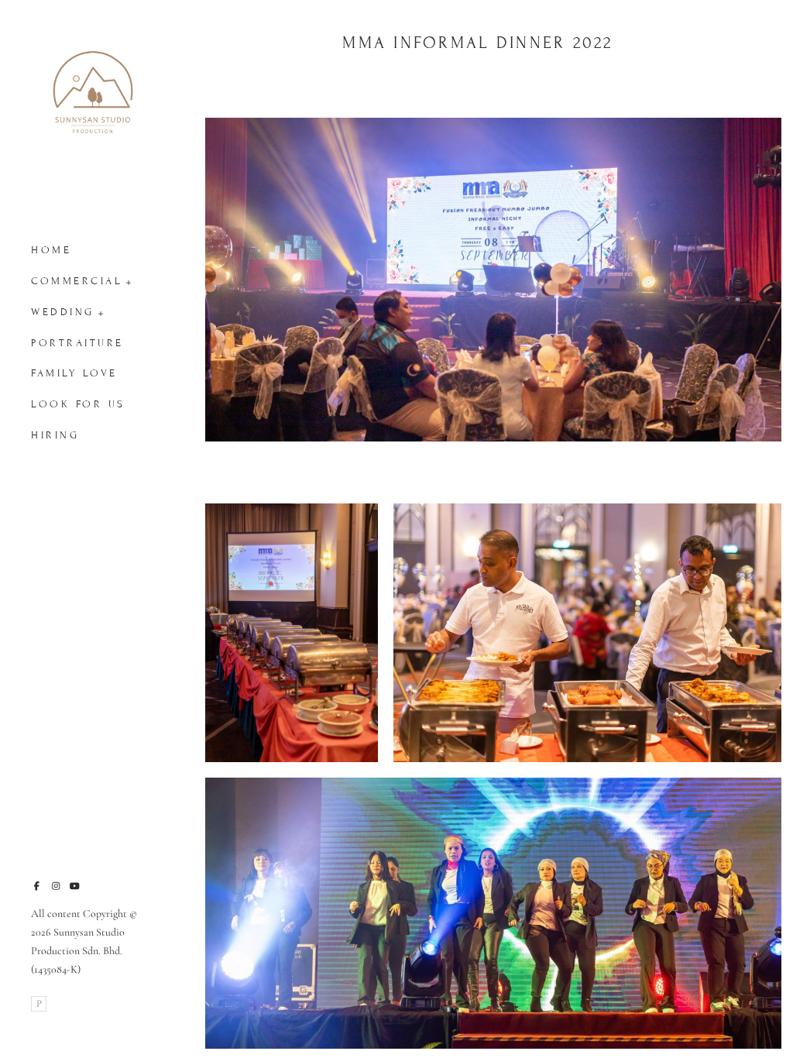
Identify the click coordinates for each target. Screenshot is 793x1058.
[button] (129, 281)
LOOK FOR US (78, 404)
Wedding (62, 312)
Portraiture (77, 343)
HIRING (55, 435)
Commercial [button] (76, 281)
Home (51, 250)
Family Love (74, 373)
